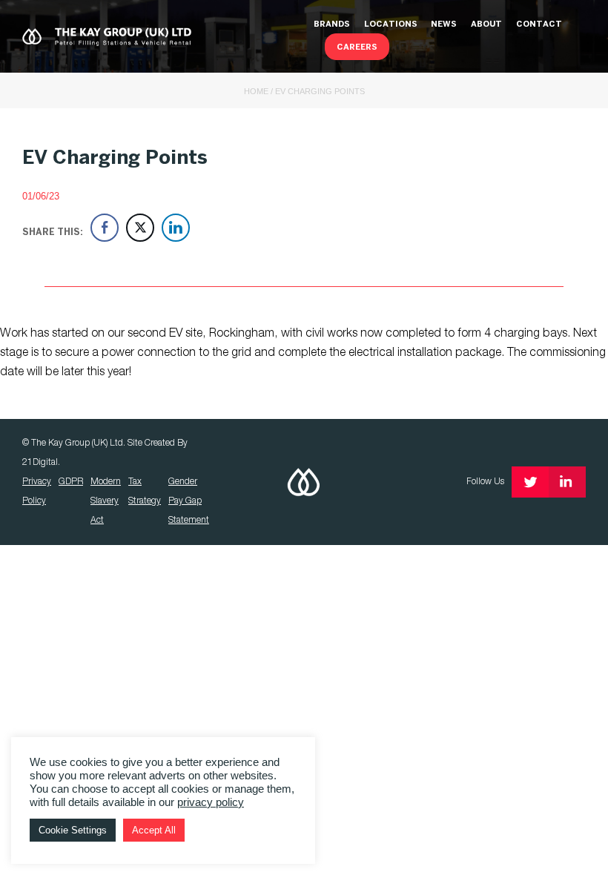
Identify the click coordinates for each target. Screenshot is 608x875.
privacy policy (210, 802)
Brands (332, 24)
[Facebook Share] (104, 228)
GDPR (71, 482)
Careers (357, 47)
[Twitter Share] (140, 228)
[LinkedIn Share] (176, 228)
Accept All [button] (154, 830)
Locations (390, 24)
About (486, 24)
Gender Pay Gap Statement (188, 501)
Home (256, 91)
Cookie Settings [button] (73, 830)
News (444, 24)
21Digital (40, 462)
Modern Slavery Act (105, 501)
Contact (539, 24)
